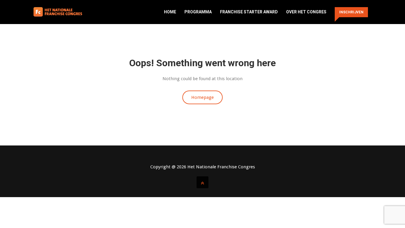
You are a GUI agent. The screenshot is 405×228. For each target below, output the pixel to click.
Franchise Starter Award (249, 12)
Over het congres (306, 12)
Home (170, 12)
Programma (198, 12)
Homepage (202, 97)
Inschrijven (351, 12)
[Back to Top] (202, 182)
